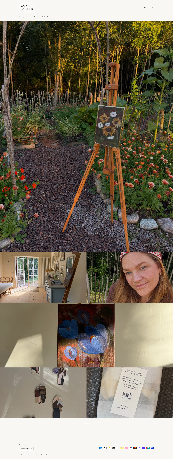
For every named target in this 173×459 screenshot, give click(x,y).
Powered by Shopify (34, 454)
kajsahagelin (26, 454)
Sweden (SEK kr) (25, 448)
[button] (22, 17)
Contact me (87, 424)
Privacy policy (44, 454)
